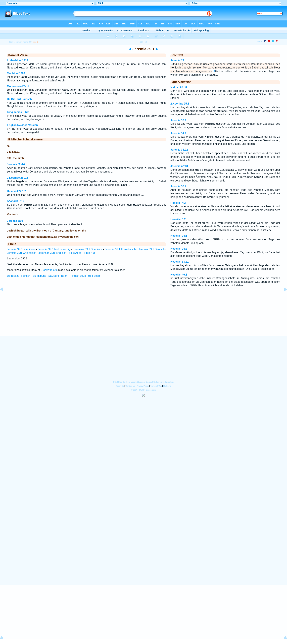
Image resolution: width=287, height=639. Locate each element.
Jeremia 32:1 (178, 120)
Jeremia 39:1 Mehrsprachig (54, 249)
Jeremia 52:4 (178, 186)
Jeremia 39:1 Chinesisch (21, 252)
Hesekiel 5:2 (178, 219)
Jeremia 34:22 (179, 149)
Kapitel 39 (27, 42)
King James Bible (18, 112)
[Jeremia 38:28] (4, 296)
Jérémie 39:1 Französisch (120, 249)
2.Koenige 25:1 (179, 103)
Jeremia (17, 42)
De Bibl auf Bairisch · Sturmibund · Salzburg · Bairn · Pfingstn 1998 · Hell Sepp (53, 275)
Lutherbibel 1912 (17, 60)
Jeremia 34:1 (178, 133)
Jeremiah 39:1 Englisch (52, 252)
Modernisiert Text (18, 86)
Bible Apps (75, 252)
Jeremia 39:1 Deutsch (151, 249)
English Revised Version (22, 125)
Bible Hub (90, 252)
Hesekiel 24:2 (178, 248)
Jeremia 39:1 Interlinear (21, 249)
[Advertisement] (143, 315)
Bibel (10, 42)
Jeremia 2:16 (15, 220)
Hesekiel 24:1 (178, 235)
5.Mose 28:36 (178, 87)
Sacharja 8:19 (15, 201)
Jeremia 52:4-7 (16, 164)
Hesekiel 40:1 (178, 274)
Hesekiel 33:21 (179, 261)
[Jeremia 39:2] (283, 296)
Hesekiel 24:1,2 (16, 191)
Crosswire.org (49, 270)
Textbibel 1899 (16, 73)
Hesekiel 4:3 (178, 202)
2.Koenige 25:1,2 (17, 177)
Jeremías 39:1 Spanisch (87, 249)
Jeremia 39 (177, 60)
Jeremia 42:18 (179, 166)
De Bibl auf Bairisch (19, 99)
